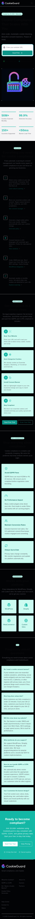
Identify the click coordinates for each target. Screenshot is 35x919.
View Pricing (25, 844)
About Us (22, 880)
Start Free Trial (9, 422)
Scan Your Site (25, 422)
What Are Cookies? (8, 880)
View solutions (13, 248)
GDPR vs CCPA (7, 883)
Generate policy (14, 228)
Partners (22, 886)
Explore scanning (14, 285)
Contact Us (5, 905)
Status (4, 908)
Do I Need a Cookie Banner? (8, 887)
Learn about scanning (16, 188)
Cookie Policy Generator (6, 892)
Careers (21, 883)
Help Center (5, 902)
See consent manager (16, 208)
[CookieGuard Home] (10, 3)
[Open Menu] (31, 3)
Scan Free (16, 53)
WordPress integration (16, 267)
